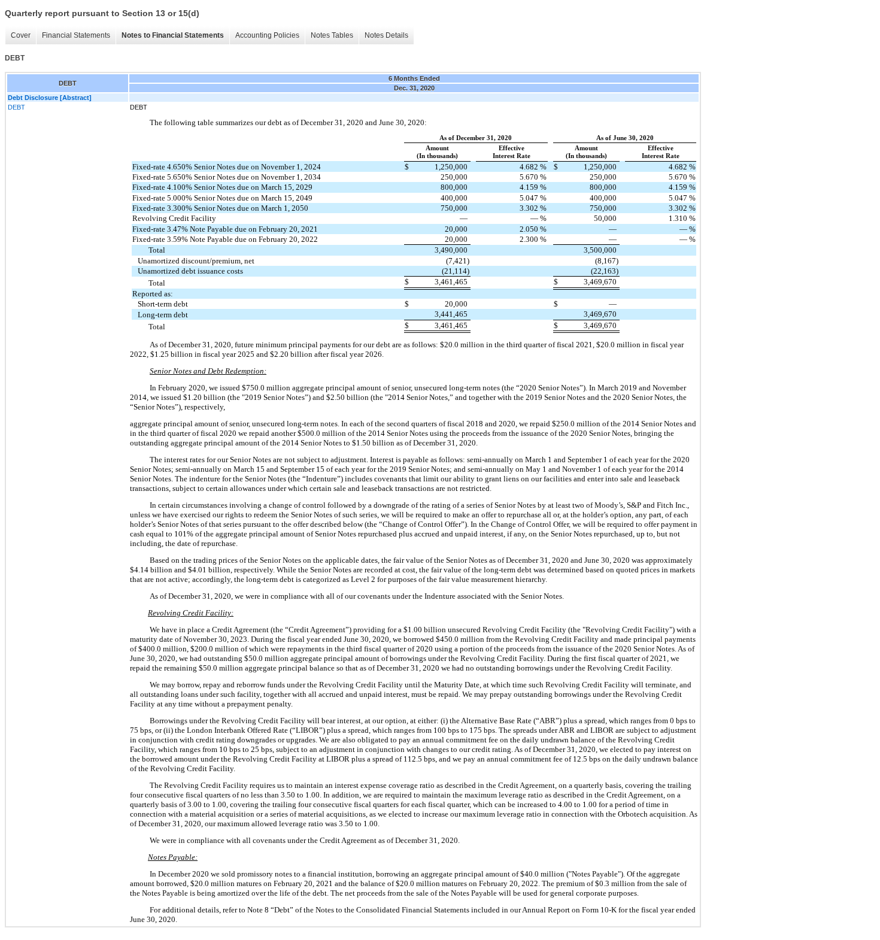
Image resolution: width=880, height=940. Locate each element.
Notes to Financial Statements (173, 35)
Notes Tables (332, 35)
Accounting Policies (267, 35)
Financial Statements (76, 35)
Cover (21, 35)
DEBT (16, 107)
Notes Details (386, 35)
